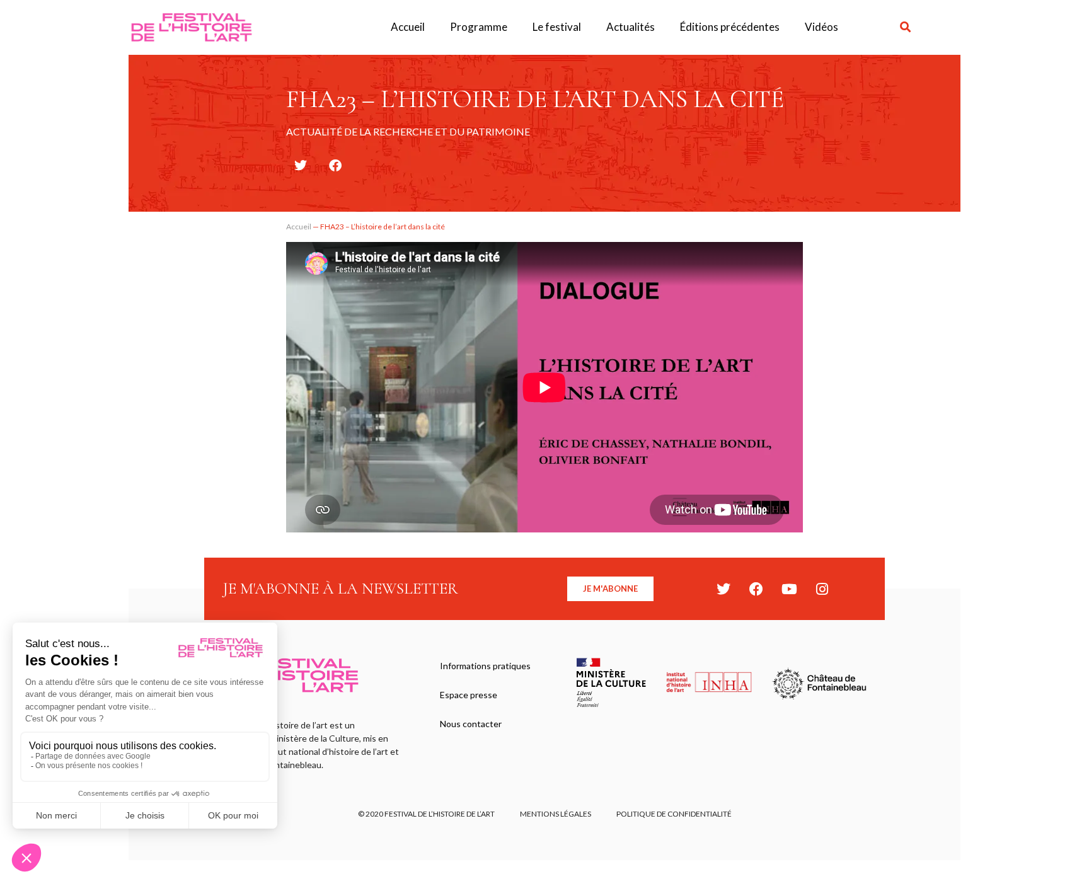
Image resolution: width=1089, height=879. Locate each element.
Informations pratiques (485, 665)
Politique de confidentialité (674, 814)
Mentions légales (555, 814)
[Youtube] (789, 589)
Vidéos (821, 26)
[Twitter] (723, 589)
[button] (906, 27)
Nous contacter (471, 723)
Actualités (630, 26)
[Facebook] (756, 589)
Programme (478, 26)
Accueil (408, 26)
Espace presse (468, 694)
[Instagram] (822, 589)
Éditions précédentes (730, 26)
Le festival (557, 26)
